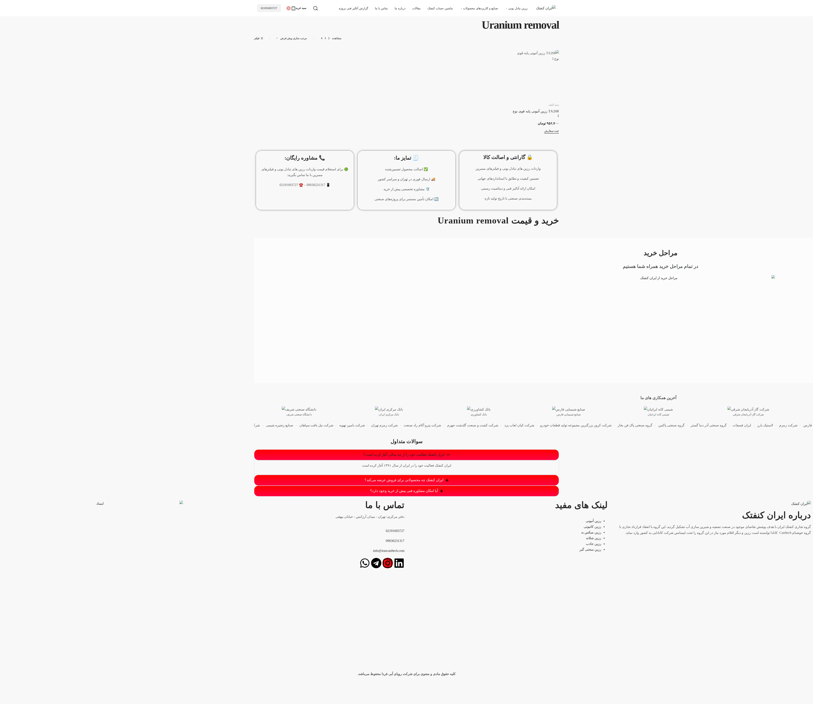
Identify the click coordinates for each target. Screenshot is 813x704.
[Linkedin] (399, 563)
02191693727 (269, 8)
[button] (551, 131)
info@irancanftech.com (388, 550)
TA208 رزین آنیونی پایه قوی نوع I (536, 113)
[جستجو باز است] (315, 8)
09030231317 (395, 541)
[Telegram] (376, 563)
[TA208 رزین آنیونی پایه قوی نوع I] (535, 73)
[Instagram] (387, 563)
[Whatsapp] (364, 563)
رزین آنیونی (554, 105)
